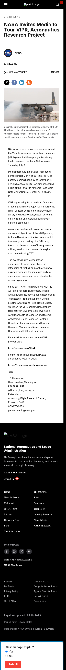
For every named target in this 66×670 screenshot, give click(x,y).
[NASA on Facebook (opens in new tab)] (6, 551)
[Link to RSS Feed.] (29, 82)
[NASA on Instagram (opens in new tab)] (14, 551)
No (11, 656)
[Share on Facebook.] (14, 82)
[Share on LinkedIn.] (21, 82)
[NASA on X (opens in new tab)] (21, 551)
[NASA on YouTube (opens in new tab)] (29, 551)
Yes (11, 651)
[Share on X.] (6, 82)
